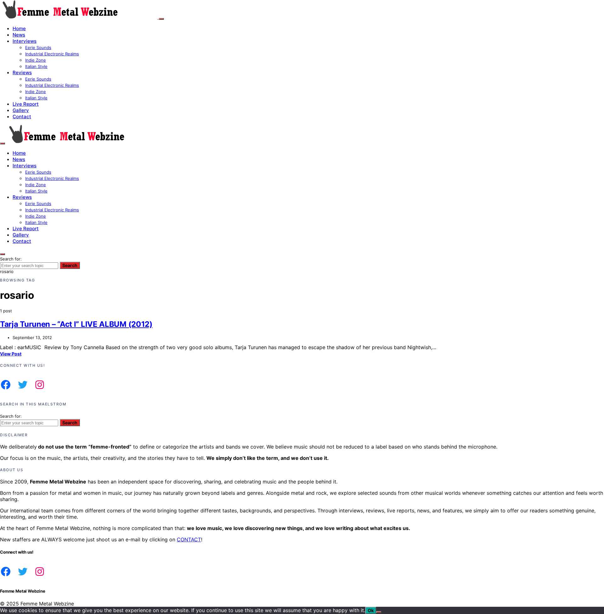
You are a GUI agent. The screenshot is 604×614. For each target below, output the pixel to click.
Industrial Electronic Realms (52, 53)
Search (69, 265)
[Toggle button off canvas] (161, 19)
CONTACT (189, 539)
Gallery (21, 110)
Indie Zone (35, 60)
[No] (378, 612)
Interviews (24, 41)
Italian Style (36, 66)
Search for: (11, 258)
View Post (10, 353)
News (19, 35)
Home (19, 28)
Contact (22, 117)
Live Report (26, 104)
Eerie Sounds (38, 47)
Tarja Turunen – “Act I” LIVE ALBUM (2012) (76, 324)
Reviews (22, 72)
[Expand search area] (2, 143)
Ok (371, 610)
